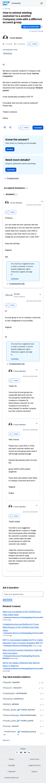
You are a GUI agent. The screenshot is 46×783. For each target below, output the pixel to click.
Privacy (11, 759)
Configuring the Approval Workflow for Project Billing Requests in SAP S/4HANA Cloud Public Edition (21, 627)
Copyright (11, 765)
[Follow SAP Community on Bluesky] (21, 752)
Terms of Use (34, 759)
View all (6, 740)
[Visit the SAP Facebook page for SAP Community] (17, 752)
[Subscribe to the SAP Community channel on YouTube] (25, 752)
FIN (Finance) (8, 53)
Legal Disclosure (34, 765)
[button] (29, 44)
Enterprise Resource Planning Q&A (18, 646)
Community (15, 3)
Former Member (16, 38)
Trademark (11, 771)
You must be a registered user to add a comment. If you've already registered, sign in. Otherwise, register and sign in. (22, 269)
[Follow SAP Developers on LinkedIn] (29, 752)
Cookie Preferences (11, 778)
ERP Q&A (7, 9)
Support (34, 771)
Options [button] (42, 27)
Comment (38, 128)
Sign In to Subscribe (31, 27)
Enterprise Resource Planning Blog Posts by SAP (23, 617)
